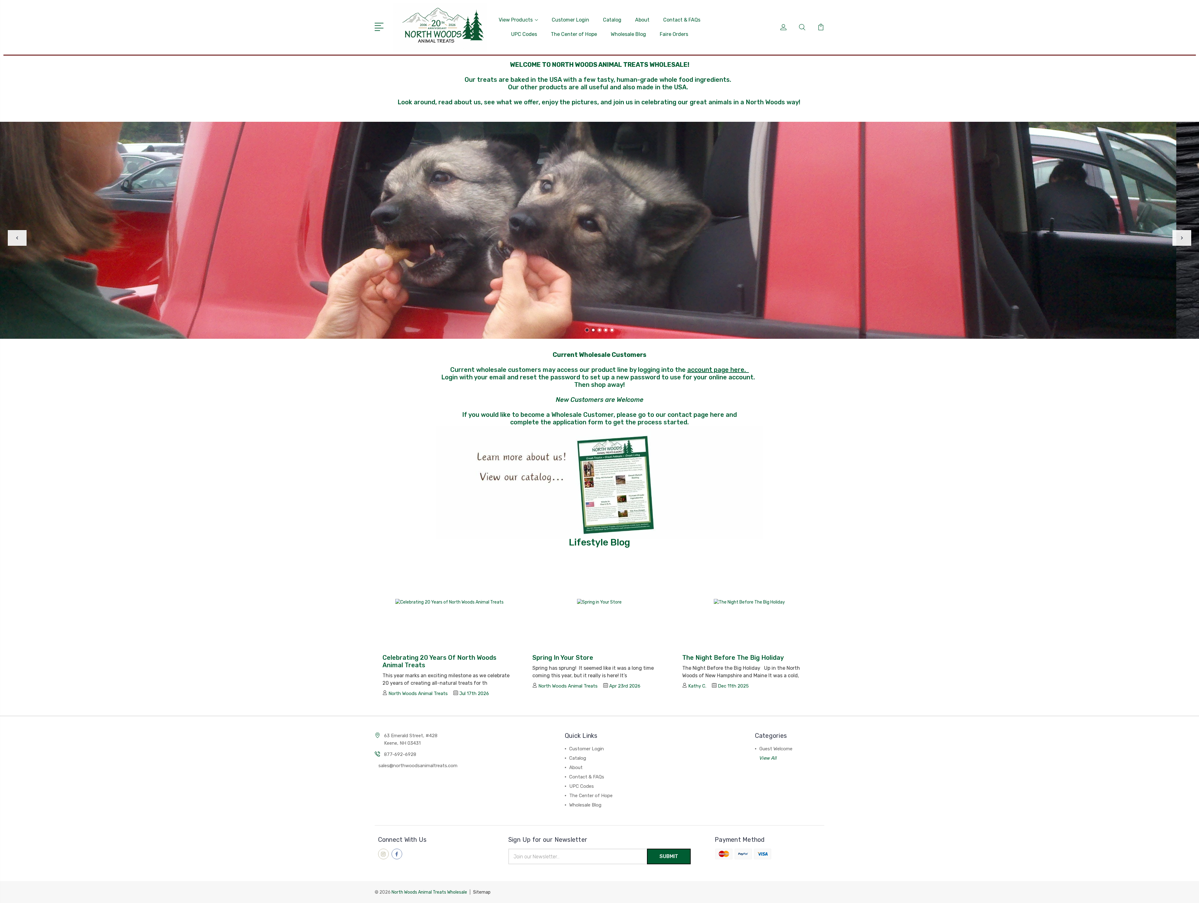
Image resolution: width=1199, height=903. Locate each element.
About (642, 20)
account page (708, 369)
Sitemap (482, 892)
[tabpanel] (599, 230)
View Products (516, 20)
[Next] (1181, 238)
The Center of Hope (574, 34)
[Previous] (17, 238)
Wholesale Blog (628, 34)
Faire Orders (674, 34)
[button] (599, 482)
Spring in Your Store (562, 657)
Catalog (612, 20)
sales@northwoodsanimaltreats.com (417, 765)
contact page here (696, 414)
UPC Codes (524, 34)
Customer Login (570, 20)
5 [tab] (612, 330)
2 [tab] (593, 330)
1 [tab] (587, 330)
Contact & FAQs (681, 20)
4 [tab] (606, 330)
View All (768, 758)
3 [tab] (599, 330)
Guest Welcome (775, 749)
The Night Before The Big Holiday (733, 657)
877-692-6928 (400, 754)
